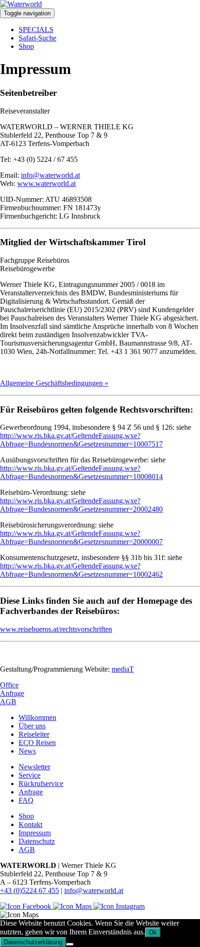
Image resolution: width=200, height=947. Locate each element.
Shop (26, 46)
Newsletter (34, 767)
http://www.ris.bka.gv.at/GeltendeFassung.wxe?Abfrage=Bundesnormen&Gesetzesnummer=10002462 (81, 570)
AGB (8, 702)
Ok (153, 932)
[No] (69, 944)
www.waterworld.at (46, 183)
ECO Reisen (37, 743)
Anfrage (12, 693)
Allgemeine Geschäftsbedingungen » (54, 383)
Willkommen (37, 717)
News (27, 751)
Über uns (32, 726)
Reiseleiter (34, 734)
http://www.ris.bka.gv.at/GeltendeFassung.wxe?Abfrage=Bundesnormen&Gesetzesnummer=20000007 (81, 537)
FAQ (26, 800)
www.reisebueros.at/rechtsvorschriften (56, 629)
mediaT (123, 669)
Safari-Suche (37, 38)
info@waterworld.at (50, 175)
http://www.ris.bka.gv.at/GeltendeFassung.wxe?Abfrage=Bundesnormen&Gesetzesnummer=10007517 (81, 440)
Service (29, 775)
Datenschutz (37, 841)
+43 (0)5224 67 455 (29, 890)
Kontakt (30, 824)
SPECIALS (36, 29)
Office (9, 685)
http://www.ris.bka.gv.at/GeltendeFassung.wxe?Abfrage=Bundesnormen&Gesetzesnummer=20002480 (81, 505)
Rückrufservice (41, 783)
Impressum (35, 833)
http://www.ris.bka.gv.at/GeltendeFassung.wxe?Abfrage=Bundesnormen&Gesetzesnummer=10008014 (81, 472)
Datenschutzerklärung (33, 942)
